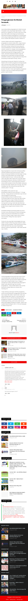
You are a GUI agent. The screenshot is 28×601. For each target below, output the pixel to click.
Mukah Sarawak (8, 309)
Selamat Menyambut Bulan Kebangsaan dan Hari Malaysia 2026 (17, 451)
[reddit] (24, 423)
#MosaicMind (20, 515)
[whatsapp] (17, 423)
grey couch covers (8, 381)
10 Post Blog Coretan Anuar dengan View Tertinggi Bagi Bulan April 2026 (18, 553)
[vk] (11, 427)
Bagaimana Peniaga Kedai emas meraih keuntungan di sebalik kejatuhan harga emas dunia (17, 355)
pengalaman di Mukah (11, 15)
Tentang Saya (12, 599)
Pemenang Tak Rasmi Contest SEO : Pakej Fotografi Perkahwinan (18, 559)
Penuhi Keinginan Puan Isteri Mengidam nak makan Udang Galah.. (17, 349)
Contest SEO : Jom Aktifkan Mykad (18, 472)
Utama (7, 599)
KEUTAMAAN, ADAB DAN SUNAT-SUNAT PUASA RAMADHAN (17, 493)
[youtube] (24, 427)
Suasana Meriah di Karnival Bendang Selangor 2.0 (16, 443)
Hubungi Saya (19, 599)
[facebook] (7, 1)
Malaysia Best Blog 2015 (15, 485)
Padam (9, 384)
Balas (6, 384)
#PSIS (16, 514)
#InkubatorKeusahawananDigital (10, 515)
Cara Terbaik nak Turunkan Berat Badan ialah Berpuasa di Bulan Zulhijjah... (18, 577)
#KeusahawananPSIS (7, 517)
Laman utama (4, 15)
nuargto (4, 25)
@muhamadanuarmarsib (8, 506)
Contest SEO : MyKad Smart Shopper (16, 479)
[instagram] (12, 1)
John (6, 388)
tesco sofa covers (8, 382)
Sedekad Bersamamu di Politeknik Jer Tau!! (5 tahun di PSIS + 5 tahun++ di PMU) (16, 342)
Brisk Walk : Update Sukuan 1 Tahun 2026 (17, 583)
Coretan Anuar (18, 597)
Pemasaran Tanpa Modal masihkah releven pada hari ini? (18, 566)
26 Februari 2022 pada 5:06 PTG (10, 368)
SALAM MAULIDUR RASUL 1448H (17, 436)
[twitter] (10, 1)
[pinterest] (15, 1)
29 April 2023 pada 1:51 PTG (10, 389)
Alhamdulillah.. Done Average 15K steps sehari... (18, 590)
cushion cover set (9, 367)
